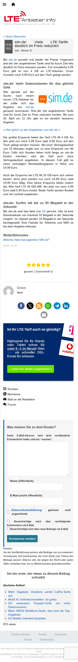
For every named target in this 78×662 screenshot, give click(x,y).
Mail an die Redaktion (21, 399)
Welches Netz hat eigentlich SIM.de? (26, 239)
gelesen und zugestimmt (41, 511)
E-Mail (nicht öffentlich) (26, 495)
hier (10, 352)
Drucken (12, 389)
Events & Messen (20, 634)
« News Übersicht (14, 36)
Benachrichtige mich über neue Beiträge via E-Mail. (39, 529)
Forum (11, 404)
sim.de (13, 59)
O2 (44, 211)
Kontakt (42, 634)
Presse (28, 639)
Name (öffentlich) (22, 480)
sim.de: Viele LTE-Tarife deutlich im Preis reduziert (41, 44)
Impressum (61, 634)
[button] (21, 305)
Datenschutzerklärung (27, 510)
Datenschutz (47, 639)
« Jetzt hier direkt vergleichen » (30, 368)
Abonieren (13, 394)
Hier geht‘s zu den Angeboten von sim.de (32, 129)
